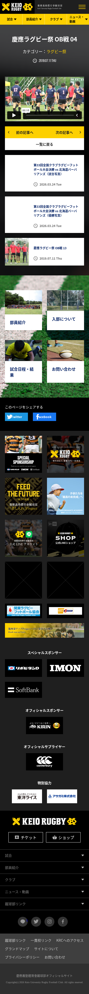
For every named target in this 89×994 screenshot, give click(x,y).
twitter (36, 922)
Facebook (44, 417)
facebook (63, 922)
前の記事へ (24, 132)
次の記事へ (64, 132)
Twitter (16, 417)
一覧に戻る (44, 144)
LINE (27, 920)
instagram (49, 922)
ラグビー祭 (56, 51)
